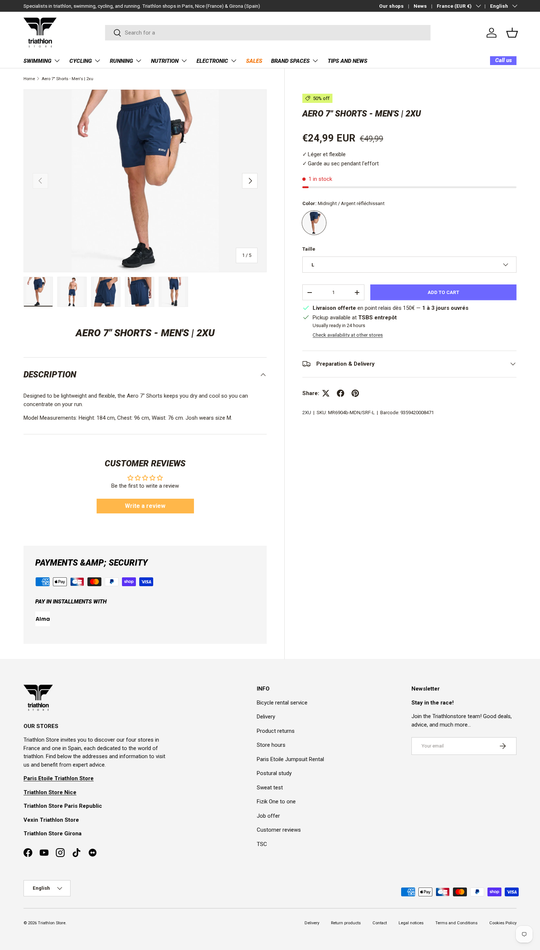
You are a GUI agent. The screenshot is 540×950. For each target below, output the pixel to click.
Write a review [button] (145, 505)
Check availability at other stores (348, 335)
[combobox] (268, 32)
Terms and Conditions (456, 923)
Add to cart (443, 292)
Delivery (266, 716)
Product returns (276, 731)
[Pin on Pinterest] (355, 393)
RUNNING (121, 61)
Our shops (391, 6)
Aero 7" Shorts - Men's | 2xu (67, 78)
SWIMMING (37, 61)
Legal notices (411, 923)
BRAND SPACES (290, 61)
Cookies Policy (502, 923)
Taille (308, 249)
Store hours (271, 745)
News (420, 6)
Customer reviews (279, 830)
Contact (379, 923)
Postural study (274, 773)
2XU (306, 412)
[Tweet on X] (325, 393)
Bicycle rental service (282, 702)
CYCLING (80, 61)
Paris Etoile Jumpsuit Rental (290, 759)
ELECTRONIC (212, 61)
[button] (512, 33)
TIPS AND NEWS (347, 61)
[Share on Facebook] (340, 393)
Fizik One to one (276, 801)
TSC (262, 844)
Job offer (268, 816)
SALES (254, 61)
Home (29, 78)
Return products (346, 923)
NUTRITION (165, 61)
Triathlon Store (51, 923)
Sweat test (270, 787)
